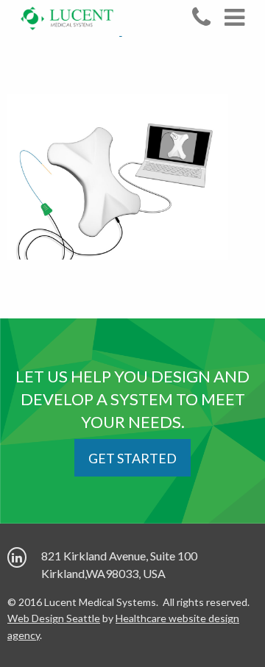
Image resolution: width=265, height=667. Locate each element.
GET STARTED (132, 458)
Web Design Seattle (53, 618)
